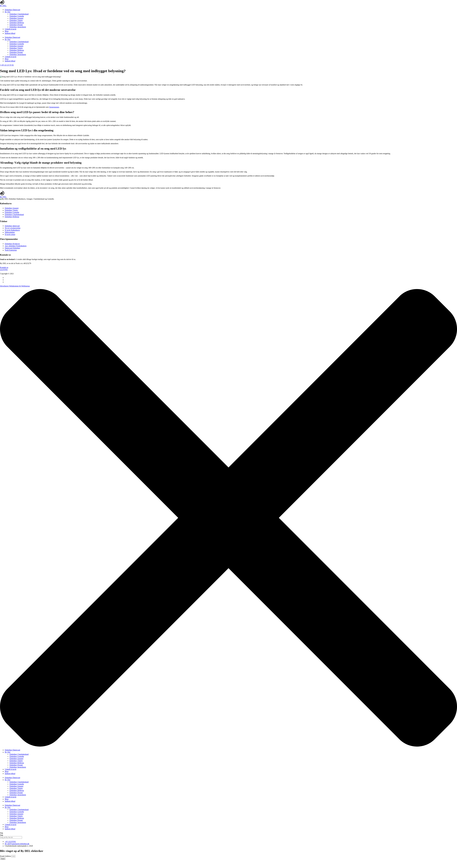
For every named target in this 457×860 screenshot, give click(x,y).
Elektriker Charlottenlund (19, 14)
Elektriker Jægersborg (18, 27)
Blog (6, 31)
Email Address (5, 856)
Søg (1, 833)
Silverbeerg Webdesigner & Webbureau (15, 286)
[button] (4, 267)
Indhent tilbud (10, 33)
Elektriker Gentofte (17, 16)
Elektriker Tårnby (16, 20)
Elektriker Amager (16, 18)
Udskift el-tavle (10, 29)
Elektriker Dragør (16, 25)
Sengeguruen (54, 107)
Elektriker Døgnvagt (12, 10)
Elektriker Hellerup (17, 23)
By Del (7, 12)
